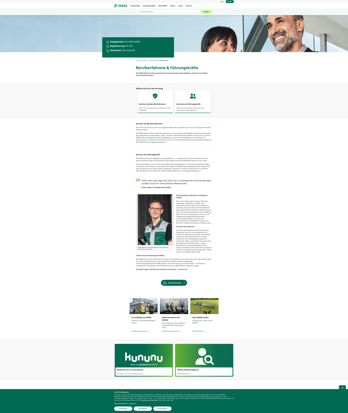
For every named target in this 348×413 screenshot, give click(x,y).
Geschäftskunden (149, 6)
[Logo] (121, 5)
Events (180, 6)
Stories (172, 6)
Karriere (189, 6)
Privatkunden (135, 6)
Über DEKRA (162, 6)
